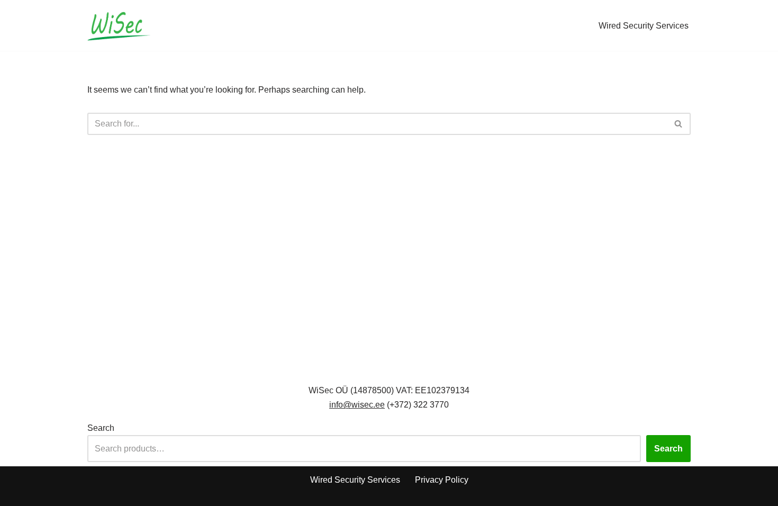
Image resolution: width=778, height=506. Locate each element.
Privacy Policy (441, 479)
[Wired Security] (119, 25)
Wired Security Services (644, 25)
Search (100, 427)
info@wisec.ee (357, 404)
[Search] (679, 124)
